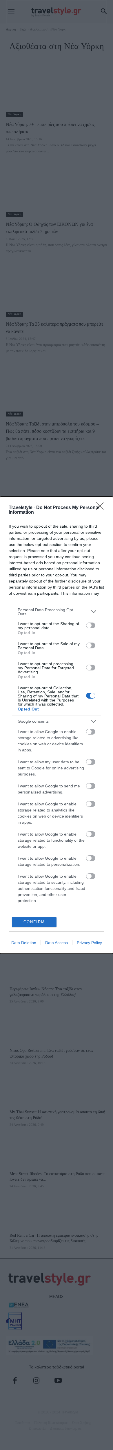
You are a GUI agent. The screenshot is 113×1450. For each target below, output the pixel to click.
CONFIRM (34, 922)
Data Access (56, 942)
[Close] (101, 507)
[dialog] (56, 725)
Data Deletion (23, 942)
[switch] (90, 625)
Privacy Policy (89, 942)
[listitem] (56, 612)
